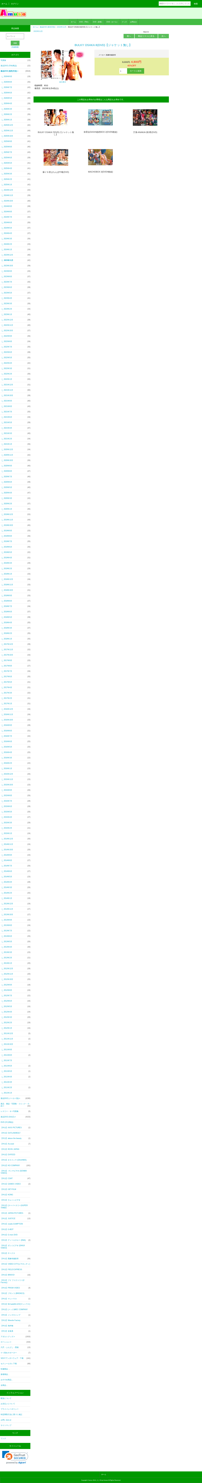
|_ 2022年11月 (15, 325)
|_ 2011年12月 (15, 1033)
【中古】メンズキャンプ (15, 1315)
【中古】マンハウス (15, 1299)
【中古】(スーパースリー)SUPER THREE (14, 1206)
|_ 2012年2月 (15, 1023)
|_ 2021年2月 (15, 439)
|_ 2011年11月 (15, 1039)
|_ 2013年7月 (15, 931)
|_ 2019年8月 (15, 536)
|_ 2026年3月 (15, 109)
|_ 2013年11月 (15, 909)
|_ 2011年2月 (15, 1087)
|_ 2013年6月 (15, 936)
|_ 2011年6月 (15, 1066)
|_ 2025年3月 (15, 174)
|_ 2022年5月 (15, 357)
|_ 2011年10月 (15, 1044)
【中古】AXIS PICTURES (15, 1128)
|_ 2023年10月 (15, 266)
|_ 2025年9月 (15, 141)
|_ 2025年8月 (15, 147)
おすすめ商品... (7, 1380)
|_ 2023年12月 (15, 255)
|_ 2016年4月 (15, 752)
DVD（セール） (112, 22)
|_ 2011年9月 (6, 1050)
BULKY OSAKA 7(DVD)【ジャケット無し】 (56, 133)
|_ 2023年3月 (15, 303)
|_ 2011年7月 (6, 1060)
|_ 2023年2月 (15, 309)
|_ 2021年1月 (15, 444)
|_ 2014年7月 (15, 866)
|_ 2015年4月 (15, 817)
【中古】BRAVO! (15, 1275)
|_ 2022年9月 (15, 336)
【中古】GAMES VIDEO (15, 1184)
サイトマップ (6, 1425)
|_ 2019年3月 (15, 563)
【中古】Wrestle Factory (10, 1320)
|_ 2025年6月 (15, 158)
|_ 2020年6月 (15, 482)
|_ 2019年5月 (15, 552)
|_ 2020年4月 (15, 493)
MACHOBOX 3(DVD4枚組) (100, 172)
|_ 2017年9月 (15, 660)
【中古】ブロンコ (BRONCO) (12, 1293)
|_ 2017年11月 (15, 649)
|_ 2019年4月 (15, 558)
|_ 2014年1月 (15, 898)
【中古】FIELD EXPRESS (11, 1269)
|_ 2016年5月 (15, 747)
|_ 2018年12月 (15, 579)
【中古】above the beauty (15, 1138)
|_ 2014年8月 (15, 860)
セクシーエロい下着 (15, 1364)
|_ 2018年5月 (15, 617)
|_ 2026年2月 (15, 114)
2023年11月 (61, 27)
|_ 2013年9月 (15, 920)
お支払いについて (8, 1404)
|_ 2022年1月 (15, 379)
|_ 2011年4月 (15, 1077)
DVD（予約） (84, 22)
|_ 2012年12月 (15, 968)
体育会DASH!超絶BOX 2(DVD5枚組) (100, 132)
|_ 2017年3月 (15, 693)
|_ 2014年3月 (15, 887)
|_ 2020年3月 (15, 498)
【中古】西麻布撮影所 (15, 1259)
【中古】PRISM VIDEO (15, 1288)
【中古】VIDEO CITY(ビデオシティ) (15, 1264)
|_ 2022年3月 (15, 368)
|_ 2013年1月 (15, 963)
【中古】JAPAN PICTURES (15, 1213)
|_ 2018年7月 (15, 606)
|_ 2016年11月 (15, 714)
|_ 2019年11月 (15, 520)
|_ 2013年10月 (15, 914)
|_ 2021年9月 (15, 401)
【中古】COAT (15, 1178)
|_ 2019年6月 (15, 547)
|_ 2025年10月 (15, 136)
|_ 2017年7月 (15, 671)
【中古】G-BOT (7, 1229)
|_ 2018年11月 (15, 585)
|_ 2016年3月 (15, 758)
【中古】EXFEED (8, 1155)
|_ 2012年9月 (15, 985)
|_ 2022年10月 (15, 330)
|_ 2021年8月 (15, 406)
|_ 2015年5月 (15, 812)
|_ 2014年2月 (15, 893)
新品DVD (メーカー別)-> (15, 1098)
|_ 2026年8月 (15, 82)
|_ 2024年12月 (15, 190)
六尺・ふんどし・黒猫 (15, 1347)
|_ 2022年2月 (15, 374)
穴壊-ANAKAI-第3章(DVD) (145, 132)
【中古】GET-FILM (8, 1189)
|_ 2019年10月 (15, 525)
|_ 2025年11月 (15, 131)
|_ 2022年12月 (15, 320)
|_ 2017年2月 (15, 698)
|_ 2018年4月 (15, 622)
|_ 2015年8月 (15, 795)
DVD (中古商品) (7, 1122)
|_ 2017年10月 (15, 655)
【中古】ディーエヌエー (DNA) (15, 1240)
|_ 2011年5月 (15, 1071)
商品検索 (15, 28)
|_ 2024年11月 (15, 195)
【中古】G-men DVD (9, 1235)
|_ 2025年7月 (15, 152)
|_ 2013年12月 (15, 904)
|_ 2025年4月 (15, 168)
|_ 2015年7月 (15, 801)
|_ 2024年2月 (15, 244)
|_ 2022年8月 (15, 341)
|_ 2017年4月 (15, 687)
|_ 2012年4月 (15, 1012)
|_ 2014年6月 (15, 871)
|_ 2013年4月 (15, 947)
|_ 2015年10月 (15, 785)
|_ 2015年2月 (15, 828)
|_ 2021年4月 (15, 428)
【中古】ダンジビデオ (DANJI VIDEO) (13, 1246)
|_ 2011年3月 (6, 1082)
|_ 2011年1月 (6, 1093)
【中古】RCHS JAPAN (10, 1149)
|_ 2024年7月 (15, 217)
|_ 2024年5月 (15, 228)
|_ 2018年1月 (15, 639)
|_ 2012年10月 (15, 979)
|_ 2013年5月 (15, 941)
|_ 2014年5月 (15, 877)
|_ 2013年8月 (15, 925)
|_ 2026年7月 (15, 87)
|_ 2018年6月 (15, 612)
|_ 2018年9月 (15, 595)
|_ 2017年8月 (15, 666)
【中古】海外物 (15, 1326)
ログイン (15, 4)
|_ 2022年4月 (15, 363)
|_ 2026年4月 (15, 103)
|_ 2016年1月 (15, 768)
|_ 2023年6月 (15, 287)
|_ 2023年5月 (15, 293)
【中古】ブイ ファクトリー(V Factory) (12, 1281)
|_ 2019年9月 (15, 531)
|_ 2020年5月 (15, 487)
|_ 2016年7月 (15, 736)
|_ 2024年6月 (15, 222)
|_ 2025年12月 (15, 125)
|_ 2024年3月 (15, 239)
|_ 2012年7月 (15, 996)
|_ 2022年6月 (15, 352)
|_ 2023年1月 (15, 314)
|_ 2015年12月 (15, 774)
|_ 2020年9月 (15, 466)
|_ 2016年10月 (15, 720)
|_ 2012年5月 (15, 1006)
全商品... (4, 1385)
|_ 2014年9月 (15, 855)
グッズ (124, 22)
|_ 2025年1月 (15, 185)
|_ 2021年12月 (15, 385)
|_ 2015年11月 (15, 779)
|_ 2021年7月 (15, 412)
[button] (15, 1457)
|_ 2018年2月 (15, 633)
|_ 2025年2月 (15, 179)
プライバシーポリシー (10, 1409)
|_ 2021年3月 (15, 433)
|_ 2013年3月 (15, 952)
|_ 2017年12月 (15, 644)
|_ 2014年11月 (15, 844)
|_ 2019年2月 (15, 568)
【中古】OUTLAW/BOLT (10, 1133)
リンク (3, 1438)
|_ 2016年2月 (15, 763)
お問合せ (133, 22)
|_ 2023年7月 (15, 282)
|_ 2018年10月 (15, 590)
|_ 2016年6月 (15, 741)
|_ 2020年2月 (15, 504)
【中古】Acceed (15, 1144)
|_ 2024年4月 (15, 233)
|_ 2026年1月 (15, 120)
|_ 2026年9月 (15, 76)
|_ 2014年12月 (15, 839)
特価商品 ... (5, 1369)
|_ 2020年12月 (15, 449)
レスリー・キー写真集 (15, 1111)
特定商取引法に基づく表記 (11, 1414)
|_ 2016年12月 (15, 709)
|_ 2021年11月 (15, 390)
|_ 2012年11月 (15, 974)
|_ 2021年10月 (15, 395)
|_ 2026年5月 (15, 98)
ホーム (4, 4)
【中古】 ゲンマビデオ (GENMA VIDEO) (14, 1172)
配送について (6, 1398)
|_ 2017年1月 (15, 704)
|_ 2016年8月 (15, 731)
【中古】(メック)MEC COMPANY (14, 1309)
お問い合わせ (6, 1420)
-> (15, 71)
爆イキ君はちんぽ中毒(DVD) (56, 172)
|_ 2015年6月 (15, 806)
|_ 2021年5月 (15, 422)
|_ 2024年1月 (15, 249)
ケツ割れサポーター (15, 1353)
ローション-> (15, 1342)
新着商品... (5, 1374)
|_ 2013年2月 (15, 958)
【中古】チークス (8, 1253)
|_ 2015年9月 (15, 790)
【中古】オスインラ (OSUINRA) (14, 1160)
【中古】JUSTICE (15, 1218)
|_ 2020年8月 (15, 471)
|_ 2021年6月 (15, 417)
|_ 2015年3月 (15, 823)
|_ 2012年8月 (15, 990)
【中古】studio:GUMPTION (12, 1224)
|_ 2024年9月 (15, 206)
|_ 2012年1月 (15, 1028)
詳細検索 (15, 47)
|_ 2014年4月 (15, 882)
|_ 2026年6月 (15, 93)
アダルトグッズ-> (15, 1337)
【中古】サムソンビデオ (10, 1200)
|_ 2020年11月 (15, 455)
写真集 (15, 60)
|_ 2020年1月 (15, 509)
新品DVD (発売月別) (47, 27)
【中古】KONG (7, 1195)
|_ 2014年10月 (15, 850)
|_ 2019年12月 (15, 514)
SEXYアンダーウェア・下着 (15, 1358)
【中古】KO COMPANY (15, 1165)
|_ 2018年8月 (15, 601)
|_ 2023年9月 (15, 271)
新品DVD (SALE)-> (15, 1117)
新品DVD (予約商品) (15, 66)
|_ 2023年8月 (15, 276)
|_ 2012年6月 (15, 1001)
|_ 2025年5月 (15, 163)
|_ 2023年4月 (15, 298)
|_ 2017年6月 (15, 676)
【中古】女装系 (15, 1331)
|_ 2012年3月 (15, 1017)
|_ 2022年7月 (15, 347)
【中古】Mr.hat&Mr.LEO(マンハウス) (15, 1304)
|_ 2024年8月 (15, 212)
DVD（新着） (98, 22)
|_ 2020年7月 (15, 477)
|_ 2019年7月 (15, 541)
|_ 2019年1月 (15, 574)
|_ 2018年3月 (15, 628)
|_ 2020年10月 (15, 460)
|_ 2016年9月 (15, 725)
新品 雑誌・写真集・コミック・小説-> (15, 1105)
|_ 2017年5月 (15, 682)
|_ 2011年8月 (15, 1055)
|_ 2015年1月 (15, 833)
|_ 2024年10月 (15, 201)
